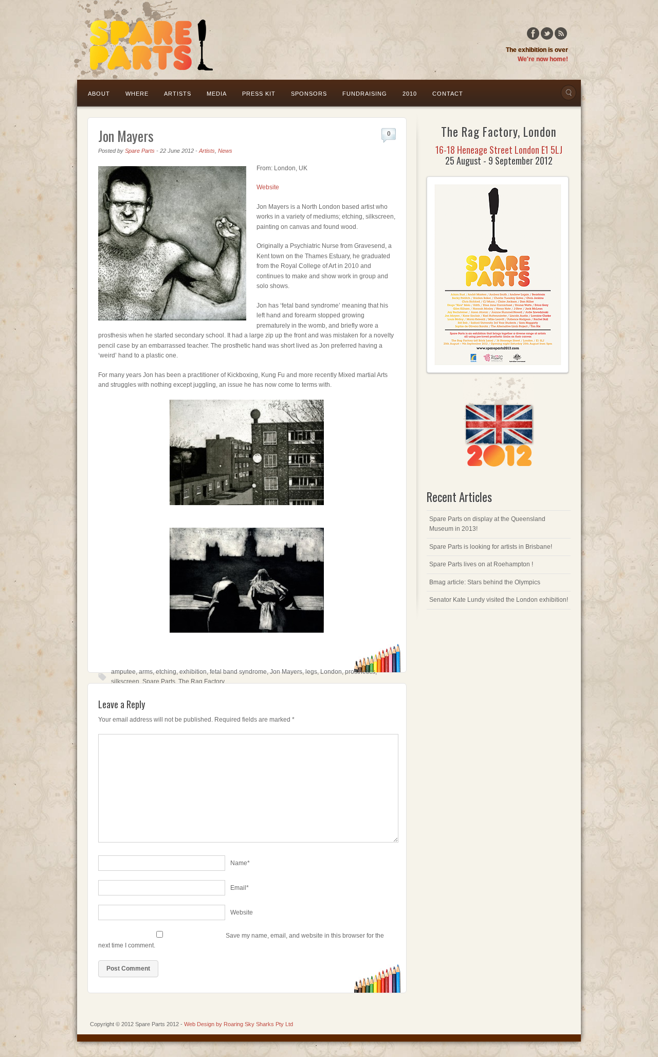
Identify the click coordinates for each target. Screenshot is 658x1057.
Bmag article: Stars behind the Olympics (484, 582)
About (99, 94)
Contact (447, 94)
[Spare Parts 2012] (143, 39)
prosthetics (360, 671)
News (225, 151)
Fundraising (364, 94)
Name (240, 863)
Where (137, 94)
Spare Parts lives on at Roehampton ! (481, 564)
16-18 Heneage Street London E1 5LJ (498, 149)
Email (239, 887)
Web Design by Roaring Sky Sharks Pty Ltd (238, 1024)
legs (311, 671)
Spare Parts (140, 151)
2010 (410, 94)
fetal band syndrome (238, 671)
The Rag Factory (201, 681)
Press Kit (259, 94)
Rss (561, 33)
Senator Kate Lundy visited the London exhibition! (498, 599)
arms (146, 671)
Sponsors (309, 94)
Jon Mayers (126, 136)
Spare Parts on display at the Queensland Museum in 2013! (487, 524)
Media (217, 94)
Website (268, 187)
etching (166, 671)
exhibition (193, 671)
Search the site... (568, 92)
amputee (123, 671)
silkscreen (125, 681)
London (331, 671)
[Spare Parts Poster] (498, 370)
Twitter (547, 33)
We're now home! (543, 59)
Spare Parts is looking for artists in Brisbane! (490, 546)
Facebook (533, 33)
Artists (177, 94)
